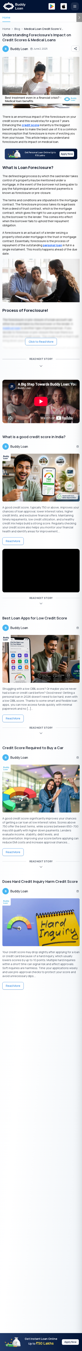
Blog (17, 29)
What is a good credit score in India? (33, 436)
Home (6, 17)
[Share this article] (75, 49)
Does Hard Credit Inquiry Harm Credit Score (40, 881)
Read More (13, 541)
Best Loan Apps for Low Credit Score (34, 618)
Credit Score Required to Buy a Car (32, 747)
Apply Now (67, 154)
